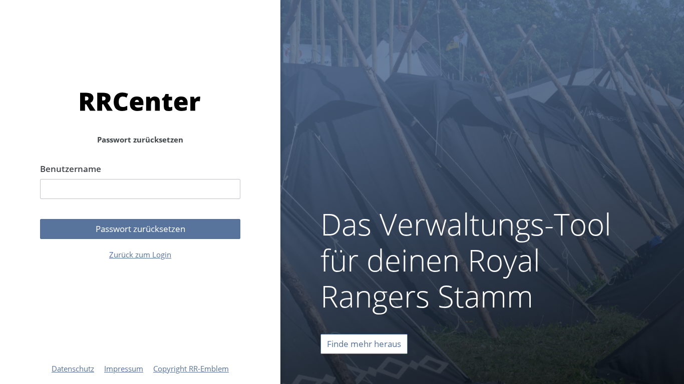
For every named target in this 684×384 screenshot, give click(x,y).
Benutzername (70, 168)
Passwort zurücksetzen (140, 228)
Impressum (123, 369)
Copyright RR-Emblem (191, 369)
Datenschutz (73, 369)
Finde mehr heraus (364, 344)
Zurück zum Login (140, 255)
